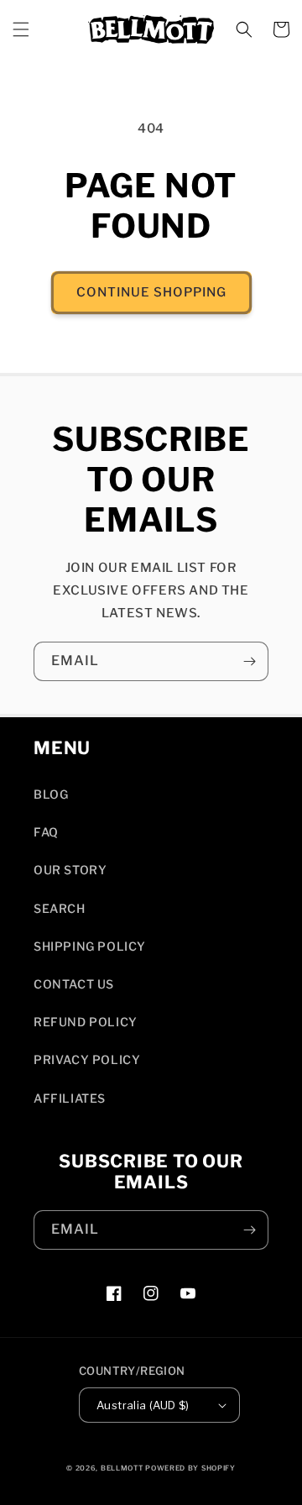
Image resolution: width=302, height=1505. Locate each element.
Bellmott (122, 1468)
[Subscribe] (249, 661)
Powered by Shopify (190, 1468)
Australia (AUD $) (143, 1405)
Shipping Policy (90, 946)
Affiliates (70, 1098)
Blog (51, 794)
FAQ (46, 832)
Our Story (70, 870)
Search (60, 908)
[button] (21, 29)
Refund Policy (86, 1022)
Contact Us (74, 984)
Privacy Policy (87, 1059)
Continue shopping (151, 292)
